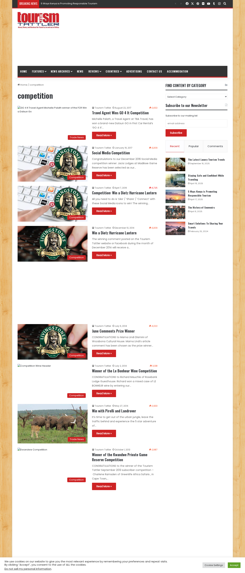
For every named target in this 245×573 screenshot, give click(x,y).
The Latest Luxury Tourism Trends (206, 159)
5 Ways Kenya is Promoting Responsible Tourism (69, 3)
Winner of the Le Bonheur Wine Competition (124, 370)
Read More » (104, 135)
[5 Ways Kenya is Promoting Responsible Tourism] (175, 196)
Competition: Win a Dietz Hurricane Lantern (124, 192)
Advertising (134, 71)
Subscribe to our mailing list (181, 115)
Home (23, 71)
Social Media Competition (111, 152)
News (80, 71)
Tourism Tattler (103, 107)
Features (38, 71)
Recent (175, 146)
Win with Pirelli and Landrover (114, 410)
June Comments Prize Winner (113, 331)
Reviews (93, 71)
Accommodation (177, 71)
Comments (215, 146)
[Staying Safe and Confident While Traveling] (175, 180)
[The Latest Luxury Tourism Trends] (175, 164)
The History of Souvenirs (201, 207)
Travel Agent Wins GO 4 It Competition (120, 112)
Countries (112, 71)
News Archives (60, 71)
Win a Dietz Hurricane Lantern (114, 232)
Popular (194, 146)
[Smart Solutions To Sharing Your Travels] (175, 228)
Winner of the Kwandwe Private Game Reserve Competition (119, 457)
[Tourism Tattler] (38, 20)
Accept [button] (234, 565)
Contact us (154, 71)
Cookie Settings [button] (214, 565)
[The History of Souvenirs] (175, 212)
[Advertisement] (158, 37)
